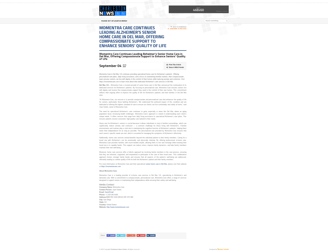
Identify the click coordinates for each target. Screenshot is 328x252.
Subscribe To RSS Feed (178, 28)
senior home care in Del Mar (156, 164)
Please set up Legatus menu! (114, 20)
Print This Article (175, 65)
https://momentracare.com (111, 166)
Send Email (109, 192)
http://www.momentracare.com (118, 207)
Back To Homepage (179, 27)
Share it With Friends (176, 67)
